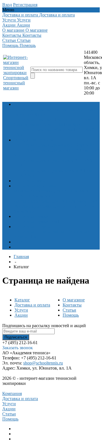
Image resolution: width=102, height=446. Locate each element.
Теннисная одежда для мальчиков (46, 170)
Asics (83, 190)
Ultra (18, 134)
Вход (7, 4)
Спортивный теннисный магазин (15, 82)
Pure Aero (77, 109)
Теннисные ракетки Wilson (39, 129)
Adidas (81, 150)
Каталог (22, 299)
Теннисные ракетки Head (38, 119)
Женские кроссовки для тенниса (45, 206)
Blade (72, 129)
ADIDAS (83, 160)
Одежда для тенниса (33, 140)
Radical (64, 124)
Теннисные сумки (31, 216)
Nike (90, 145)
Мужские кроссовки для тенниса (45, 190)
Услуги (21, 310)
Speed (78, 124)
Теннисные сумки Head (36, 221)
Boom (69, 119)
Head (79, 145)
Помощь (71, 315)
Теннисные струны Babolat (40, 231)
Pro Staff (86, 129)
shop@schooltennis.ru (43, 363)
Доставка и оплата (32, 305)
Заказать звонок (17, 347)
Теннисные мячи (30, 180)
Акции (21, 315)
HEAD (20, 165)
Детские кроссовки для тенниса (44, 201)
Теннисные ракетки (33, 104)
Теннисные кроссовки (35, 185)
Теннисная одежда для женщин (44, 150)
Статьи (69, 310)
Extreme (83, 119)
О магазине (74, 299)
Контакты (72, 305)
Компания (12, 393)
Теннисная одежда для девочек (43, 160)
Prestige (49, 124)
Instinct (34, 124)
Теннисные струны (32, 226)
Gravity (20, 124)
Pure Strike (35, 114)
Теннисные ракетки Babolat (40, 109)
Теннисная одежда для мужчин (44, 145)
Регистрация (25, 4)
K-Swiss (35, 196)
